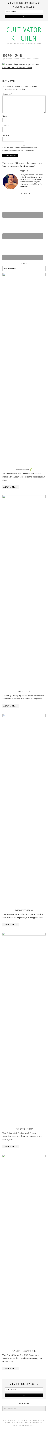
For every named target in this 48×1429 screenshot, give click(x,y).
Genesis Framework (33, 1423)
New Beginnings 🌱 (24, 469)
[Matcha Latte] (24, 592)
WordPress (30, 1425)
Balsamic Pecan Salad (24, 910)
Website (5, 135)
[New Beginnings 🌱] (24, 370)
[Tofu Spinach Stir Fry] (24, 1030)
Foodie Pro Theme (29, 1420)
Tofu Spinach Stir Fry (24, 1129)
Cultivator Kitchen (24, 34)
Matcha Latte (24, 691)
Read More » (10, 487)
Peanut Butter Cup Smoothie (24, 1351)
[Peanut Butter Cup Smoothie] (24, 1251)
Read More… (25, 186)
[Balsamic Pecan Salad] (24, 811)
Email (5, 125)
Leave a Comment (33, 59)
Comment (7, 94)
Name (5, 116)
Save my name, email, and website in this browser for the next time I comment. (19, 149)
